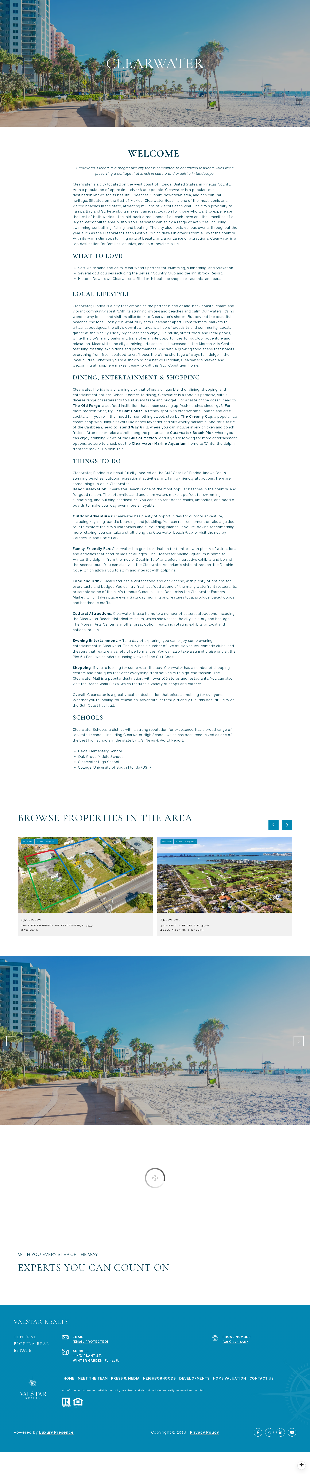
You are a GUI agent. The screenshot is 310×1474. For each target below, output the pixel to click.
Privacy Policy (204, 1432)
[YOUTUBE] (292, 1432)
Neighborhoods (159, 1378)
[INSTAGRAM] (269, 1432)
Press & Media (125, 1378)
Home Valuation (229, 1378)
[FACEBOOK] (258, 1432)
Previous (11, 1041)
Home (69, 1378)
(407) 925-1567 (235, 1341)
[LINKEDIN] (280, 1432)
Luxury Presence (56, 1432)
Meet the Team (93, 1378)
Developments (194, 1378)
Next (299, 1041)
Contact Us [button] (261, 1378)
